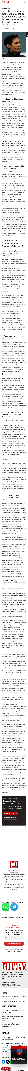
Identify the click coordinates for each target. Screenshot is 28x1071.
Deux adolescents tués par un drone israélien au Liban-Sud (12, 1044)
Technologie (8, 8)
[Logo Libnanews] (5, 2)
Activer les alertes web (10, 813)
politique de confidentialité (15, 949)
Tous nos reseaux (8, 822)
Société (8, 6)
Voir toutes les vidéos (19, 1062)
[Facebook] (12, 892)
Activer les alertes (6, 1068)
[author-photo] (14, 868)
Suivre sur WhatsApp (10, 817)
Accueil (3, 6)
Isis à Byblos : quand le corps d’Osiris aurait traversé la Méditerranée (12, 1025)
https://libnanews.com (14, 872)
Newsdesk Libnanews (8, 24)
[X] (15, 892)
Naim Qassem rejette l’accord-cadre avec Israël (12, 1018)
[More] (19, 28)
